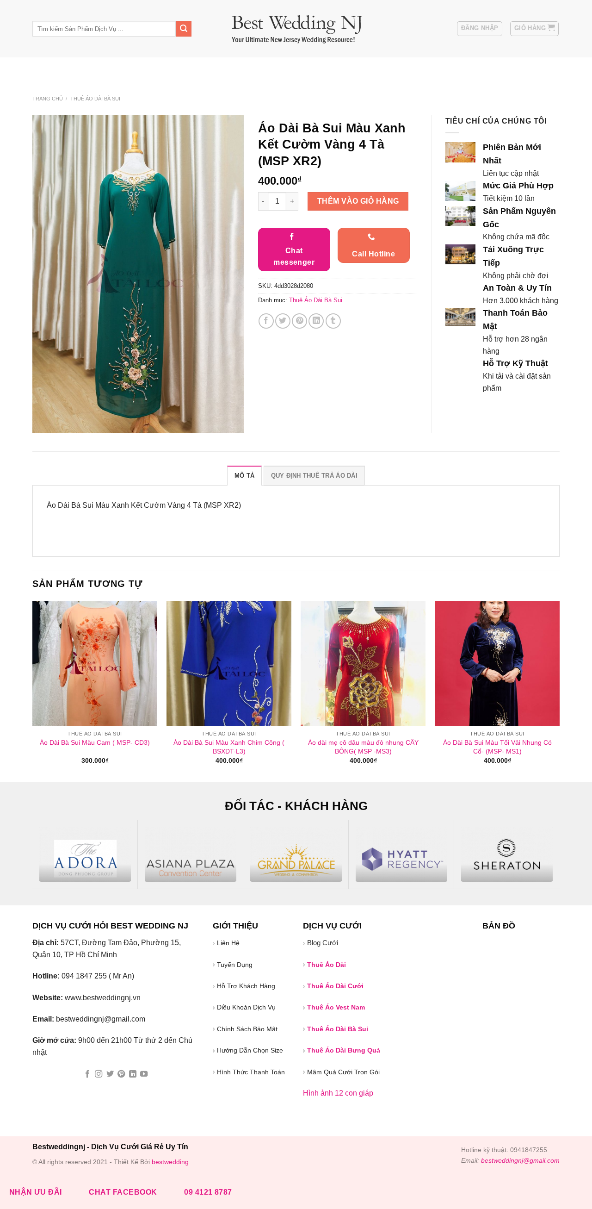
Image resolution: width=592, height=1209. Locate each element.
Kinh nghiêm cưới (184, 69)
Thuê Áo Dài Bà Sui (378, 69)
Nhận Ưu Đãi (35, 1192)
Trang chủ (47, 98)
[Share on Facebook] (266, 321)
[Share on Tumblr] (333, 321)
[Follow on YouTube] (144, 1074)
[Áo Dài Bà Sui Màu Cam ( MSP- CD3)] (94, 663)
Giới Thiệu (90, 69)
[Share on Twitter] (282, 321)
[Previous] (33, 691)
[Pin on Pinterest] (299, 321)
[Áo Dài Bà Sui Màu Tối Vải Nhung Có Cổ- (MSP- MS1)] (497, 663)
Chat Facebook (123, 1192)
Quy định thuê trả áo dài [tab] (314, 475)
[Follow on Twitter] (110, 1074)
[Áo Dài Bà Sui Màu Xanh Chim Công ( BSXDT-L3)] (228, 663)
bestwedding (170, 1161)
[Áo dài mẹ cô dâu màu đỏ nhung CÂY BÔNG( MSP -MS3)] (363, 663)
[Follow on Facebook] (87, 1074)
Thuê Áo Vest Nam (446, 69)
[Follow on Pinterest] (121, 1074)
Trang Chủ (47, 69)
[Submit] (183, 29)
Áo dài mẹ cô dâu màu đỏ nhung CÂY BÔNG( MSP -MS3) (363, 747)
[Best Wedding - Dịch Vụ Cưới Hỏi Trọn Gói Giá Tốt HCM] (296, 29)
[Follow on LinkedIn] (132, 1074)
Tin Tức (129, 69)
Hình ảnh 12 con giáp (338, 1093)
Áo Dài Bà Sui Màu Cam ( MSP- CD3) (95, 742)
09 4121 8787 (208, 1192)
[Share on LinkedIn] (316, 321)
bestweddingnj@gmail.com (520, 1160)
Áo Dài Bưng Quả (247, 69)
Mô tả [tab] (244, 475)
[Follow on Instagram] (98, 1074)
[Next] (559, 691)
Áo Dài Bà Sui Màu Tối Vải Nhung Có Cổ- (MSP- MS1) (497, 747)
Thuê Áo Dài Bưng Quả (343, 1050)
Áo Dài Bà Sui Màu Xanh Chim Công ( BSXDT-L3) (228, 747)
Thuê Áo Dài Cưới (311, 69)
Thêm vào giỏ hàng (358, 201)
